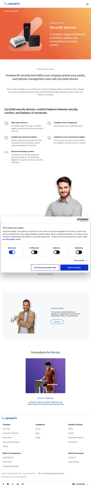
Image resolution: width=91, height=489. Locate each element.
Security (71, 433)
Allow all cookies (74, 267)
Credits (38, 437)
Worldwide (80, 484)
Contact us (72, 457)
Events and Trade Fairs (10, 433)
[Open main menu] (87, 3)
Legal (37, 433)
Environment (7, 462)
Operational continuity (75, 437)
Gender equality (8, 457)
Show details (79, 260)
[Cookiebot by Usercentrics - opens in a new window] (78, 219)
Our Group (6, 429)
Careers (5, 446)
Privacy (38, 429)
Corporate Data (73, 462)
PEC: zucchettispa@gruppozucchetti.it (51, 473)
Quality (70, 429)
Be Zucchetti (7, 437)
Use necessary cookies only (45, 267)
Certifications (72, 442)
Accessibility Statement (11, 466)
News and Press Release (11, 442)
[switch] (34, 252)
